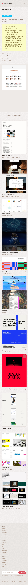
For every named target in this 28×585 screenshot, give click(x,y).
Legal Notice (14, 581)
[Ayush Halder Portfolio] (14, 176)
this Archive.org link (11, 44)
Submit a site (5, 542)
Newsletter (4, 550)
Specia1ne (5, 350)
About (25, 581)
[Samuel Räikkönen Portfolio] (14, 234)
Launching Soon (5, 157)
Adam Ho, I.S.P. (6, 467)
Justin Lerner (6, 214)
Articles (3, 536)
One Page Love (8, 3)
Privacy (20, 581)
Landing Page (5, 196)
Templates (4, 532)
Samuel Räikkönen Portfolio (10, 252)
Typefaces (4, 534)
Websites (4, 528)
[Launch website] (25, 155)
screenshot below (10, 37)
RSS (3, 566)
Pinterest (4, 564)
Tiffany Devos (6, 272)
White (8, 58)
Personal (11, 196)
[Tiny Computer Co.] (14, 137)
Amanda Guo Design (8, 506)
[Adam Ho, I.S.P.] (14, 449)
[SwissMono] (14, 370)
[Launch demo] (25, 389)
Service (15, 351)
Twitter (3, 558)
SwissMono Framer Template (10, 389)
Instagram (4, 560)
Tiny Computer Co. (7, 155)
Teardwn (4, 311)
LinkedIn (4, 562)
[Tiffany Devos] (14, 263)
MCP (3, 548)
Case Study (4, 508)
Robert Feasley (6, 428)
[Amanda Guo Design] (14, 488)
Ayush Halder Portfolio (8, 194)
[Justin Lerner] (14, 205)
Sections (4, 530)
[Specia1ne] (14, 331)
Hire (3, 544)
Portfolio (9, 53)
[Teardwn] (14, 292)
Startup (18, 157)
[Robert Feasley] (14, 410)
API (2, 546)
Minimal (8, 55)
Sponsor (4, 552)
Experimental (11, 508)
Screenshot (6, 15)
